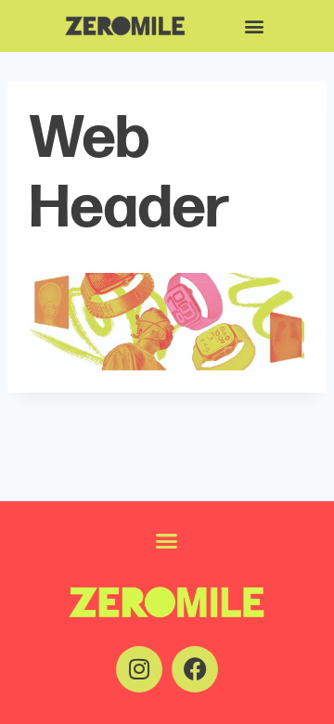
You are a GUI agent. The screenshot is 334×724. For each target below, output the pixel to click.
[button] (253, 26)
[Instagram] (139, 669)
